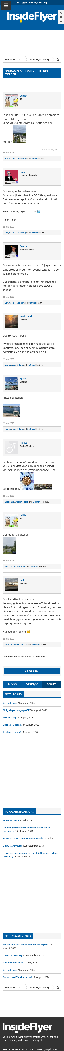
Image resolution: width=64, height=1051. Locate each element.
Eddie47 (24, 95)
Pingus (23, 442)
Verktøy (32, 684)
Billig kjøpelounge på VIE (16, 710)
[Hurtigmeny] (57, 59)
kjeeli (23, 378)
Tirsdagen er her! (12, 732)
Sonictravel (26, 316)
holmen (24, 172)
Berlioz (8, 365)
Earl (6, 158)
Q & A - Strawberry (13, 845)
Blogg (12, 684)
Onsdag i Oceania (12, 724)
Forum (51, 684)
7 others (31, 365)
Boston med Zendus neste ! (17, 977)
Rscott (25, 501)
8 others (32, 302)
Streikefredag (10, 703)
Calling (12, 158)
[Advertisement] (32, 771)
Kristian (8, 566)
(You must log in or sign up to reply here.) (25, 656)
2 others (34, 566)
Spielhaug (21, 158)
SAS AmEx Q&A (11, 820)
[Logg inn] (61, 21)
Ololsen (24, 246)
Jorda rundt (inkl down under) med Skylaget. (27, 944)
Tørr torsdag (9, 717)
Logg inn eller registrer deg (33, 2)
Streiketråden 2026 (13, 962)
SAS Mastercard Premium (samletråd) (23, 838)
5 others (37, 501)
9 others (34, 158)
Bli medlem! (32, 671)
